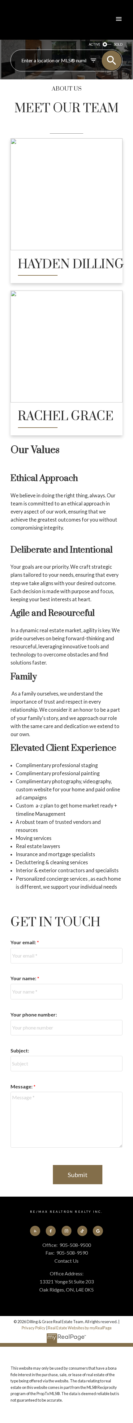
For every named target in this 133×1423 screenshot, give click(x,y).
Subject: (20, 1050)
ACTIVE (94, 44)
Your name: (24, 978)
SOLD (118, 44)
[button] (35, 1231)
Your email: (24, 942)
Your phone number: (34, 1014)
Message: (22, 1086)
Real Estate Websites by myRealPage (80, 1327)
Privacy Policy (33, 1327)
